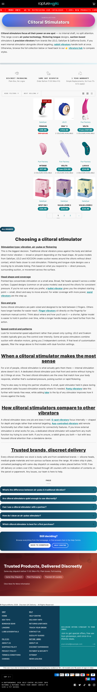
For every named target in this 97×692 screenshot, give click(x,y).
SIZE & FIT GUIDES (36, 636)
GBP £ (6, 677)
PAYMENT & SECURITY (38, 651)
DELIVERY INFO (35, 620)
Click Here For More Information (17, 584)
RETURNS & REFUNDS (38, 624)
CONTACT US (34, 632)
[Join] (92, 644)
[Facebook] (75, 685)
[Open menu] (5, 4)
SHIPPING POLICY (9, 647)
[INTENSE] (43, 148)
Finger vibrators (47, 310)
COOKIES (5, 659)
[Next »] (79, 215)
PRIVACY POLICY (9, 651)
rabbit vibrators (62, 44)
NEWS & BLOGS (35, 659)
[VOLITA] (64, 148)
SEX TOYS (6, 620)
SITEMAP (33, 655)
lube (47, 392)
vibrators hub (76, 48)
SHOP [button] (4, 612)
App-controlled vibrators (65, 423)
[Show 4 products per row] (92, 93)
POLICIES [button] (5, 639)
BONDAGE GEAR (8, 624)
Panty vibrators (74, 388)
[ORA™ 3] (64, 109)
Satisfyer (43, 122)
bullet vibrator (55, 288)
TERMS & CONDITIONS (11, 655)
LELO (64, 122)
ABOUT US (6, 643)
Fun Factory (86, 122)
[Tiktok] (84, 685)
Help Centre (60, 545)
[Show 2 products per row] (83, 93)
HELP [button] (31, 612)
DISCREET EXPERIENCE (38, 647)
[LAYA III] (85, 148)
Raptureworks (10, 683)
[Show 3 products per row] (87, 93)
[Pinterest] (89, 685)
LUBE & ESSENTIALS (10, 632)
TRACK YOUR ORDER (37, 628)
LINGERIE (6, 628)
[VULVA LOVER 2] (85, 188)
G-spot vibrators (60, 420)
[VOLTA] (85, 109)
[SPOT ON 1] (43, 188)
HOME (4, 616)
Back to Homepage (40, 545)
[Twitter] (80, 685)
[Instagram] (94, 685)
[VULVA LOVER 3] (64, 188)
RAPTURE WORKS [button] (35, 639)
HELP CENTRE (35, 616)
